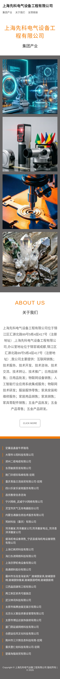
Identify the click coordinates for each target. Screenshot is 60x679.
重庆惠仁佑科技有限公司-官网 (22, 647)
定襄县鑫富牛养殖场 (16, 448)
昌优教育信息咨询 (15, 495)
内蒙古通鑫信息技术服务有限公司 (24, 515)
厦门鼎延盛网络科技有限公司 (22, 627)
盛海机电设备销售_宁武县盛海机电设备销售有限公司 (30, 541)
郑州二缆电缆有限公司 (18, 461)
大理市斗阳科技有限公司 (19, 454)
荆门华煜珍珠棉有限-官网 (19, 475)
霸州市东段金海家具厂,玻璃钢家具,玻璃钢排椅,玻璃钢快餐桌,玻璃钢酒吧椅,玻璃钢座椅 (30, 578)
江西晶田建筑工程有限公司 (20, 586)
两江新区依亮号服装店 (18, 593)
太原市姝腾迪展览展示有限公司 (23, 607)
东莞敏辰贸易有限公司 (18, 468)
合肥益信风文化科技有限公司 (22, 633)
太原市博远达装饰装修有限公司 (23, 620)
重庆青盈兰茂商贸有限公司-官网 (23, 481)
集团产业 (7, 12)
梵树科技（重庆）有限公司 (20, 521)
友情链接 (33, 12)
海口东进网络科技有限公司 (20, 556)
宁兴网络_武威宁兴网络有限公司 (24, 501)
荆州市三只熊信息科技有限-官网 (23, 640)
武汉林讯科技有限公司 (18, 600)
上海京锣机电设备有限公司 (20, 563)
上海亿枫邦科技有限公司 (19, 549)
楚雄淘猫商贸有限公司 (18, 653)
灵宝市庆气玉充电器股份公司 (22, 508)
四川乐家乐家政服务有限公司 (22, 488)
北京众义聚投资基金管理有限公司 (24, 613)
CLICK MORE (30, 423)
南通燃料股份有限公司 (18, 569)
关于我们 (20, 12)
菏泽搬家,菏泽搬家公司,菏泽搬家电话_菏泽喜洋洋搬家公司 (31, 530)
